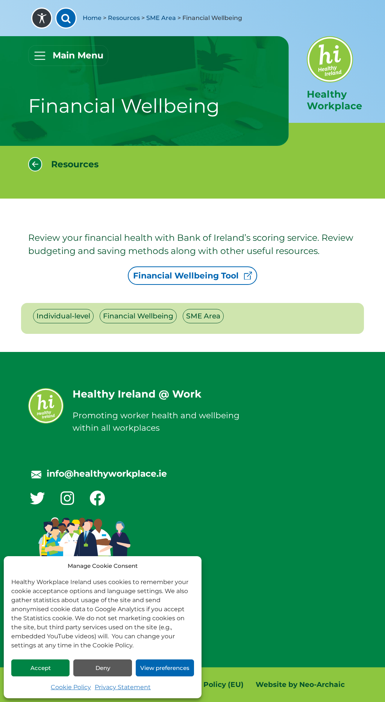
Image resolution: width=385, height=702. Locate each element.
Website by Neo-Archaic (300, 684)
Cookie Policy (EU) (210, 684)
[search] (65, 18)
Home (92, 17)
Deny (102, 667)
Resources (124, 17)
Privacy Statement (123, 687)
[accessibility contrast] (41, 18)
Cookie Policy (71, 687)
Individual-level (63, 316)
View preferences (164, 667)
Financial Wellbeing (138, 316)
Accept (40, 667)
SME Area (161, 17)
